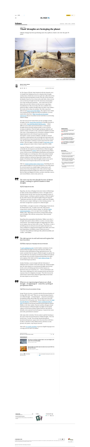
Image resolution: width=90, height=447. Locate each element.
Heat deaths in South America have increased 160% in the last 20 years (41, 347)
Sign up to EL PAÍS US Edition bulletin (27, 334)
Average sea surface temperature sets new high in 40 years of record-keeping (41, 340)
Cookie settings (25, 444)
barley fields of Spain (43, 258)
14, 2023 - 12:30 (23, 85)
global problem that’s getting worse (34, 164)
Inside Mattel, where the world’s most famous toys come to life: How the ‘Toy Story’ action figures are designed (68, 159)
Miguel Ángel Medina (31, 342)
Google (69, 23)
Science (18, 23)
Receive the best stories (20, 416)
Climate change (22, 27)
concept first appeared (35, 122)
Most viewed (63, 150)
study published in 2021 (27, 248)
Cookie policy (29, 444)
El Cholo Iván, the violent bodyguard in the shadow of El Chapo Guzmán (68, 156)
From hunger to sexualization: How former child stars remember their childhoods (67, 142)
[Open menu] (16, 18)
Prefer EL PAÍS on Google (50, 88)
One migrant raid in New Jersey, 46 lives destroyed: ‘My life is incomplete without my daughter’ (67, 138)
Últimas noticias (64, 128)
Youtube (66, 23)
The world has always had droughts (36, 124)
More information (23, 355)
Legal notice (16, 444)
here (39, 355)
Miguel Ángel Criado (25, 84)
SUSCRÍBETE (68, 15)
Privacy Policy (20, 444)
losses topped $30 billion (33, 110)
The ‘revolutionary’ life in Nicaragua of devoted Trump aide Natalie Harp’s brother (68, 163)
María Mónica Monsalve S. (32, 349)
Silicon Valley (62, 23)
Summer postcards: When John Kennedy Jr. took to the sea (67, 153)
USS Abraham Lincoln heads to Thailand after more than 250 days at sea (68, 134)
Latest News (73, 23)
